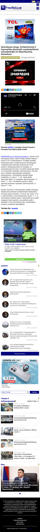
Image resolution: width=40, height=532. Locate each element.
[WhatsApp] (15, 90)
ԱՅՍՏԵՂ (10, 147)
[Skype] (18, 90)
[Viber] (13, 90)
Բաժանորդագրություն (20, 520)
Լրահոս (4, 266)
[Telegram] (21, 90)
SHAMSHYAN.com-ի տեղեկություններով (15, 156)
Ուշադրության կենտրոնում (10, 57)
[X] (8, 90)
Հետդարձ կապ (20, 524)
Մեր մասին (20, 522)
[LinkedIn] (10, 90)
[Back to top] (36, 528)
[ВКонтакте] (5, 90)
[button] (15, 493)
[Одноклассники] (2, 90)
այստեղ (15, 208)
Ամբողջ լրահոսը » (20, 353)
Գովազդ (20, 518)
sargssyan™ (30, 528)
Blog (3, 464)
